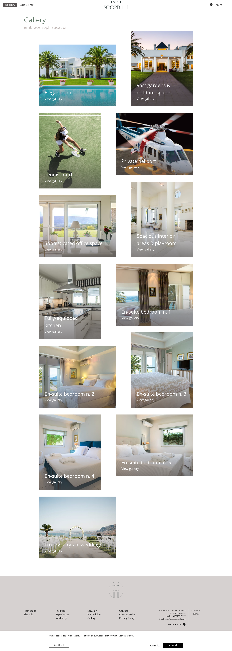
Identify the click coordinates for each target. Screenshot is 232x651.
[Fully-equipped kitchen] (70, 301)
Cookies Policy (127, 614)
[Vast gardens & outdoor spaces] (162, 68)
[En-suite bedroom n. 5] (154, 445)
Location (92, 610)
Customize (155, 645)
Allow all (173, 645)
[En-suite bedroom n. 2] (77, 377)
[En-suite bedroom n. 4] (70, 452)
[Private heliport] (154, 144)
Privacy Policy (127, 618)
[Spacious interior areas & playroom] (162, 219)
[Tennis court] (70, 150)
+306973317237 (27, 5)
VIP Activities (94, 614)
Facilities (61, 610)
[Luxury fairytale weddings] (77, 527)
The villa (28, 614)
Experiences (62, 614)
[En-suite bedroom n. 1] (154, 295)
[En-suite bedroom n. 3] (162, 370)
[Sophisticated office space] (77, 226)
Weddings (61, 618)
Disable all (59, 645)
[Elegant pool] (77, 75)
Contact (123, 610)
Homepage (30, 610)
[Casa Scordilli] (116, 5)
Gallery (91, 618)
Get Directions (175, 624)
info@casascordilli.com (175, 619)
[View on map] (211, 4)
